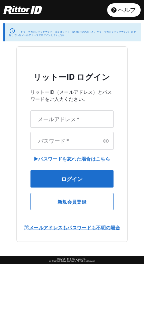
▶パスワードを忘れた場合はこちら (72, 159)
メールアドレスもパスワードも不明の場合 (74, 227)
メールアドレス (59, 119)
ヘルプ (127, 9)
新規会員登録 (72, 202)
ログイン (72, 179)
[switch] (105, 140)
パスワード (53, 141)
